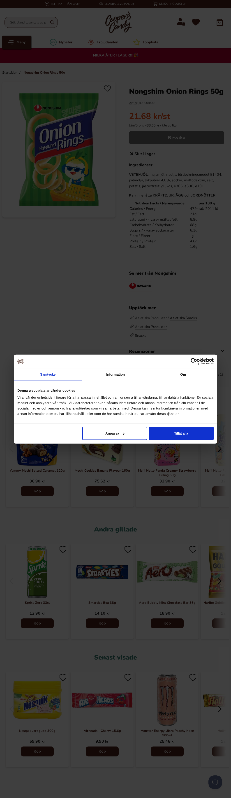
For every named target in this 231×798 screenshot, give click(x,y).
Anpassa (112, 433)
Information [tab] (115, 374)
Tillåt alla (181, 433)
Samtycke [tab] (48, 374)
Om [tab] (183, 374)
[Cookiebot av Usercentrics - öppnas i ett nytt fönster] (194, 361)
